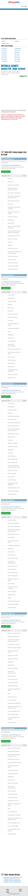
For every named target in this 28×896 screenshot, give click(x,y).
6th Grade (16, 54)
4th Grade (16, 52)
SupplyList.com (16, 893)
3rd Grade (4, 52)
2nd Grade (17, 50)
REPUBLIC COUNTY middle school (12, 880)
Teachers (16, 41)
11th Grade (4, 61)
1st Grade (4, 50)
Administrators (5, 43)
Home (7, 889)
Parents (3, 41)
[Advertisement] (14, 24)
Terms (7, 890)
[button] (22, 6)
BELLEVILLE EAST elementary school (13, 877)
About (20, 890)
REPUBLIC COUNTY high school (11, 878)
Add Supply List (6, 171)
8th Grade (16, 57)
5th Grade (4, 54)
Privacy (20, 889)
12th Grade (17, 61)
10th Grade (17, 59)
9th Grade (4, 59)
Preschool (4, 48)
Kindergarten (17, 48)
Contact (7, 892)
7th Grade (4, 57)
